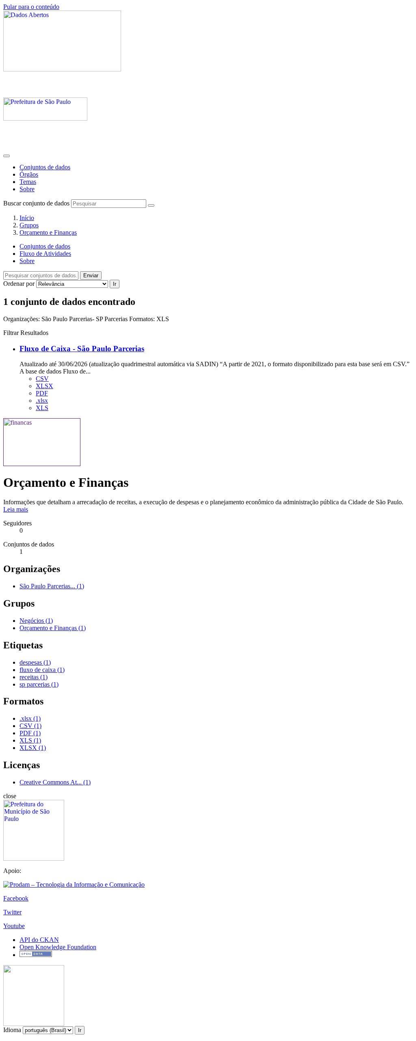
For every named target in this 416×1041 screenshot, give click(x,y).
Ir (114, 284)
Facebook (15, 898)
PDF (42, 393)
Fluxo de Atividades (45, 253)
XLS (42, 407)
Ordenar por (19, 283)
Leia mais (15, 509)
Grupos (29, 225)
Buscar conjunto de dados (36, 203)
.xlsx (42, 400)
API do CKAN (39, 939)
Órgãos (29, 174)
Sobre (27, 189)
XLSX (44, 385)
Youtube (14, 925)
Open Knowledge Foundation (58, 947)
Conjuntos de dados (45, 167)
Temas (28, 181)
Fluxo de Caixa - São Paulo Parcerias (82, 348)
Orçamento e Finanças (48, 232)
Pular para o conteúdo (31, 6)
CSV (42, 378)
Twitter (12, 912)
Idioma (12, 1029)
